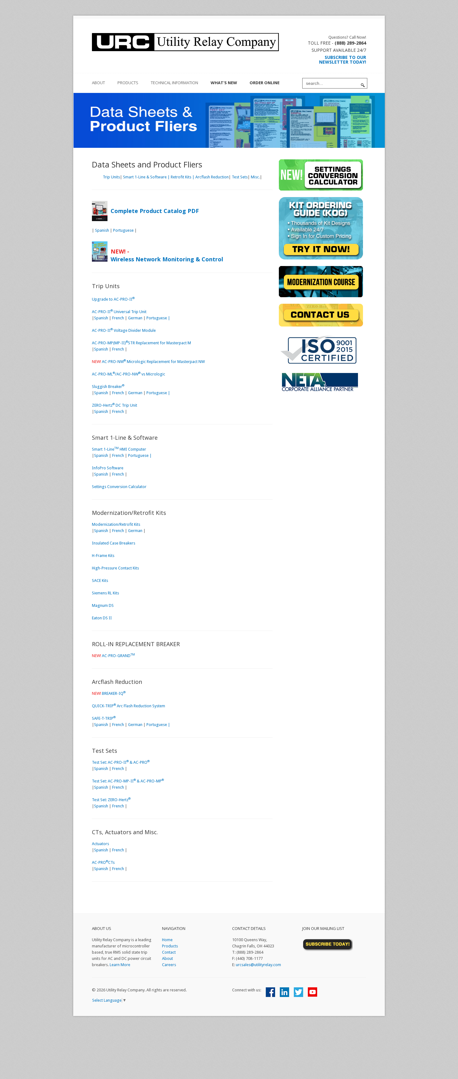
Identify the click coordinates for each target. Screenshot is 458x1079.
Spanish (102, 230)
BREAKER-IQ (114, 693)
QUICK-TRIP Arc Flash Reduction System (128, 706)
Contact (169, 952)
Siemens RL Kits (105, 593)
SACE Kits (100, 580)
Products (127, 82)
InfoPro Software (107, 468)
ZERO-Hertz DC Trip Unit (114, 405)
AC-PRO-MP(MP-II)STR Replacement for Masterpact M (141, 343)
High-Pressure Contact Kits (115, 568)
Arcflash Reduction (212, 177)
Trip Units (111, 177)
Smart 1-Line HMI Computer (119, 449)
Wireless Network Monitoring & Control (167, 259)
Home (167, 939)
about (98, 82)
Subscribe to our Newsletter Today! (342, 59)
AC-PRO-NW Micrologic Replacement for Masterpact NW (153, 361)
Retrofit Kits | (182, 177)
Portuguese (123, 230)
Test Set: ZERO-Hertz (111, 799)
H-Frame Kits (103, 555)
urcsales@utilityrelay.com (258, 964)
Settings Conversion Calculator (119, 486)
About (167, 958)
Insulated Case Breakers (113, 543)
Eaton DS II (102, 618)
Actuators (100, 843)
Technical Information (174, 82)
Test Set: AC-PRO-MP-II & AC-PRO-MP (128, 781)
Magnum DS (103, 605)
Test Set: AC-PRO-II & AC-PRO (121, 762)
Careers (169, 964)
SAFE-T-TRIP (104, 718)
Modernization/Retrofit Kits (116, 524)
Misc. (255, 177)
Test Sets (240, 177)
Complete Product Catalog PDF (155, 211)
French (118, 318)
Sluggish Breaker (108, 386)
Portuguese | (158, 318)
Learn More (120, 964)
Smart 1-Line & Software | (146, 177)
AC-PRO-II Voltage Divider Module (124, 330)
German (135, 318)
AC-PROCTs (103, 862)
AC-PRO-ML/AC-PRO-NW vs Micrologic (128, 374)
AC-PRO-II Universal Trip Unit (119, 311)
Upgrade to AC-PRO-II (113, 299)
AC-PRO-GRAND (118, 655)
